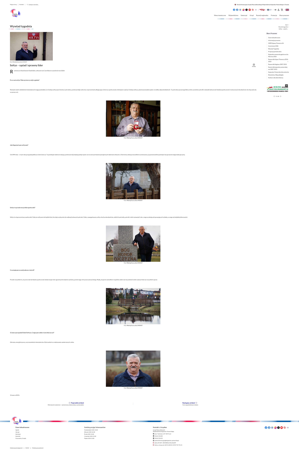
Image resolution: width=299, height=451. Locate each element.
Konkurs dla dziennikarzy (275, 78)
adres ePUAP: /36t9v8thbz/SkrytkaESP (165, 442)
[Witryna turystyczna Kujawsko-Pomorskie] (269, 10)
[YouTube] (250, 10)
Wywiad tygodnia (283, 26)
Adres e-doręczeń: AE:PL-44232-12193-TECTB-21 (168, 445)
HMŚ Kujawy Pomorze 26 (276, 43)
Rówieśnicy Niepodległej (275, 75)
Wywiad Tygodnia (273, 49)
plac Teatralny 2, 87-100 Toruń (163, 434)
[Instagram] (243, 10)
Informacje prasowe (274, 40)
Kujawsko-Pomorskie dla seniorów (278, 72)
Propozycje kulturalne (274, 51)
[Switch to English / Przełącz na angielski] (287, 10)
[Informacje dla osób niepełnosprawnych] (280, 10)
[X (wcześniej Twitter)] (246, 10)
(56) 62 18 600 (159, 436)
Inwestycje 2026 (273, 46)
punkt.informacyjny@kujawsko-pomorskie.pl (167, 440)
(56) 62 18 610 (159, 438)
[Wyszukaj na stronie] (27, 4)
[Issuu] (253, 10)
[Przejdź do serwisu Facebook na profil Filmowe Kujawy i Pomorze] (240, 10)
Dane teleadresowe (274, 37)
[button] (277, 89)
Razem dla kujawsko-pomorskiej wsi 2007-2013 (277, 68)
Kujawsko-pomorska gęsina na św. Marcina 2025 (278, 55)
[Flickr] (256, 10)
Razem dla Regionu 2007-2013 (277, 64)
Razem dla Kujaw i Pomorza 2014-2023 (278, 60)
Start (286, 24)
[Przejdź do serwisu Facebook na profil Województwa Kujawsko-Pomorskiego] (234, 10)
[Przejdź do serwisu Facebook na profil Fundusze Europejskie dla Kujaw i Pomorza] (237, 10)
